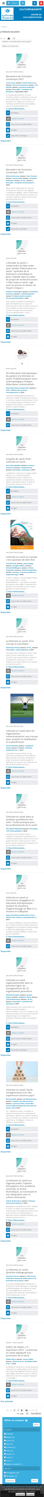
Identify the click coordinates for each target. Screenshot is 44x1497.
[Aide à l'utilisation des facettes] (26, 1420)
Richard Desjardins (29, 570)
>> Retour (3, 27)
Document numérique (19, 136)
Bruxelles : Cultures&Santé (17, 650)
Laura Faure (10, 83)
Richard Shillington (13, 568)
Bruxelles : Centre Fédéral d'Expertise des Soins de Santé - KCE (21, 1106)
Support (8, 1429)
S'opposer (20, 1494)
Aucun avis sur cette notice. (21, 124)
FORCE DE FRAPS (15, 1347)
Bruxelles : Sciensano (21, 470)
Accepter (30, 1494)
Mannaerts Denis (12, 648)
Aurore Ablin (28, 1359)
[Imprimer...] (9, 38)
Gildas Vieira (11, 1359)
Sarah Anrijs (17, 178)
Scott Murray (11, 563)
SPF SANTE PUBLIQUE (14, 829)
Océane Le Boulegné (14, 292)
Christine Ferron (12, 1276)
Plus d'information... (17, 109)
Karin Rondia (11, 1099)
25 (27, 1413)
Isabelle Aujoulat (27, 294)
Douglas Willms (19, 566)
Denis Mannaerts (13, 999)
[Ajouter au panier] (8, 119)
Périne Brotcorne (29, 83)
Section (8, 1468)
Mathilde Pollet (31, 1361)
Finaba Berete (26, 468)
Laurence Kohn (19, 1104)
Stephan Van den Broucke (23, 1101)
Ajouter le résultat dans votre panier (16, 41)
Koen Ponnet (32, 176)
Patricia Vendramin (20, 85)
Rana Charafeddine (13, 465)
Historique (22, 3)
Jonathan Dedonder (26, 87)
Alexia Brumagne (12, 995)
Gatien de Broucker (13, 1201)
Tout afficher (36, 1413)
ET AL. (23, 181)
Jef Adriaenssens (29, 1099)
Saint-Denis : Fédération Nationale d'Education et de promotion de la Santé (21, 1278)
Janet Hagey (28, 563)
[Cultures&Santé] (7, 14)
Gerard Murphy (12, 746)
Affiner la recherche (10, 46)
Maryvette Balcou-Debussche (17, 388)
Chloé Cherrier (18, 1361)
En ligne (14, 130)
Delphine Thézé (25, 997)
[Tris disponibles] (14, 38)
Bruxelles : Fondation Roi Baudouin (19, 183)
